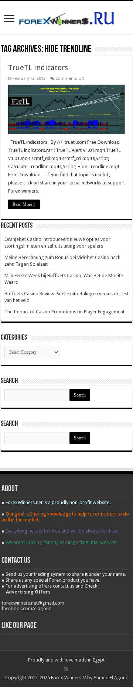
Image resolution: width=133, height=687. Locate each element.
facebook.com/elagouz (26, 608)
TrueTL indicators (38, 67)
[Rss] (66, 668)
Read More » (24, 204)
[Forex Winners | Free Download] (66, 17)
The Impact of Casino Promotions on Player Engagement (64, 311)
